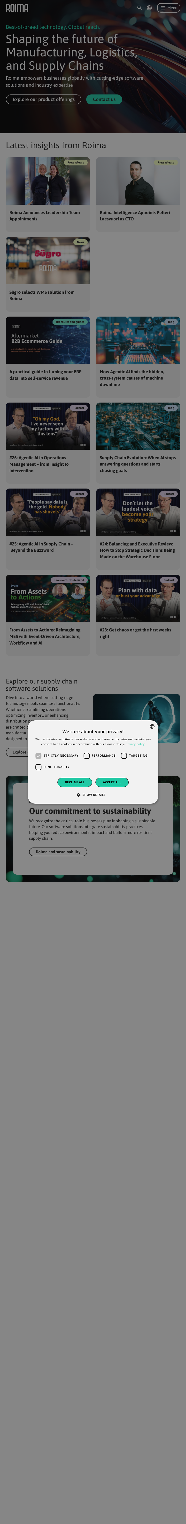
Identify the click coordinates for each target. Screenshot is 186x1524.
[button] (92, 795)
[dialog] (93, 762)
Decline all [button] (75, 782)
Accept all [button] (112, 782)
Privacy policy (135, 744)
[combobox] (152, 726)
